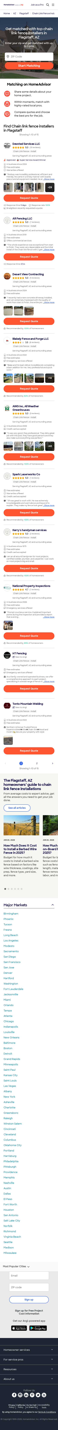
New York (9, 1096)
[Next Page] (52, 763)
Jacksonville (11, 994)
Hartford (9, 978)
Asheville (9, 1102)
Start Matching (29, 66)
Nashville (9, 1183)
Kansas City (11, 1075)
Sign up (29, 1299)
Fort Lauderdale (13, 989)
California (20, 1406)
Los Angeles (11, 940)
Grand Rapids (12, 1059)
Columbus (10, 1139)
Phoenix (8, 919)
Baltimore (9, 1042)
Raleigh (8, 1118)
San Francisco (12, 962)
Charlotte (9, 1107)
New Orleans (11, 1037)
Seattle (8, 1242)
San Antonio (11, 1215)
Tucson (8, 924)
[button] (8, 187)
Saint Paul (9, 1069)
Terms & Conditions (47, 1412)
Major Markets (15, 905)
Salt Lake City (12, 1220)
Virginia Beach (12, 1236)
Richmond (10, 1231)
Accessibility (44, 1406)
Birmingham (11, 913)
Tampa (8, 1010)
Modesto (9, 946)
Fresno (8, 929)
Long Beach (11, 935)
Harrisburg (10, 1156)
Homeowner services (17, 1349)
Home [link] (7, 13)
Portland (9, 1150)
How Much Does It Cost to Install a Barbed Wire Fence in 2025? (20, 849)
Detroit (8, 1053)
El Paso (8, 1199)
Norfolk (8, 1226)
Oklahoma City (13, 1145)
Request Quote (29, 198)
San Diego (10, 956)
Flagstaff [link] (24, 13)
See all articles (17, 807)
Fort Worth (10, 1204)
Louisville (9, 1032)
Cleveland (10, 1134)
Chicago (9, 1021)
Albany (8, 1091)
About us (9, 1379)
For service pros (13, 1359)
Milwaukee (10, 1253)
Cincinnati (10, 1129)
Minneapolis (11, 1064)
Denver (8, 972)
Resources (10, 1369)
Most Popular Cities (14, 1266)
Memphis (9, 1177)
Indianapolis (11, 1026)
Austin (7, 1188)
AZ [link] (14, 13)
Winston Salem (13, 1123)
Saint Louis (10, 1080)
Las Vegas (10, 1086)
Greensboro (11, 1112)
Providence (11, 1172)
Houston (9, 1209)
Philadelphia (11, 1161)
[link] (29, 149)
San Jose (9, 967)
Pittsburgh (10, 1166)
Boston (8, 1048)
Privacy (11, 1406)
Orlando (9, 1005)
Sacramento (11, 951)
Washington (11, 983)
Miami (7, 999)
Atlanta (8, 1016)
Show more (49, 179)
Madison (9, 1247)
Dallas (7, 1193)
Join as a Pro (37, 4)
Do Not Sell (31, 1406)
